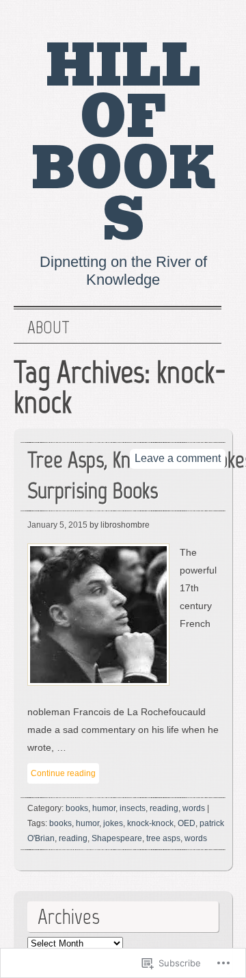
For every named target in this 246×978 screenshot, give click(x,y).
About (48, 328)
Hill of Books (123, 143)
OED (186, 823)
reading (164, 808)
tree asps (163, 838)
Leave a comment (178, 458)
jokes (113, 823)
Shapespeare (117, 838)
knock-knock (150, 823)
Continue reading (63, 773)
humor (103, 808)
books (77, 808)
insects (133, 808)
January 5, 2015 (57, 525)
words (193, 808)
